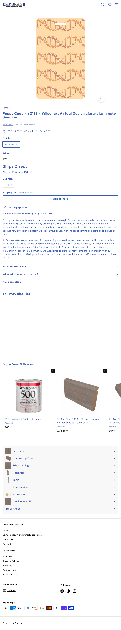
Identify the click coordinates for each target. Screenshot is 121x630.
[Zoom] (101, 99)
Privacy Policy (10, 574)
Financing (7, 565)
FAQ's (5, 530)
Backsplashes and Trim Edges (29, 247)
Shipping (7, 192)
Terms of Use (9, 570)
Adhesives (52, 250)
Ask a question (12, 282)
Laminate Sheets (81, 243)
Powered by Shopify (12, 623)
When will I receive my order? (20, 274)
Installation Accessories (15, 250)
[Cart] (109, 4)
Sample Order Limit (14, 266)
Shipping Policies (11, 561)
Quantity (8, 178)
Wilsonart (8, 124)
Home (5, 107)
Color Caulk (35, 250)
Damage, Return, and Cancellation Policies (23, 534)
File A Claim (8, 539)
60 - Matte (11, 144)
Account (7, 544)
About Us (7, 556)
